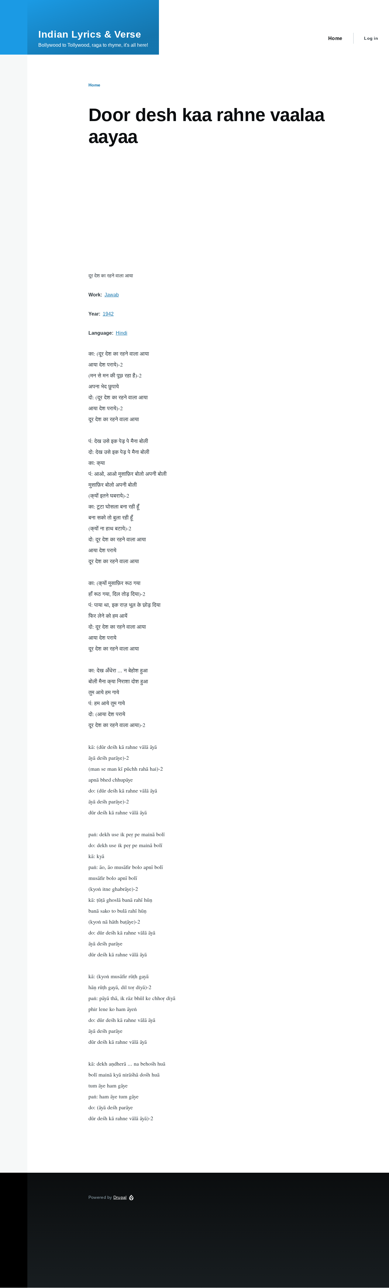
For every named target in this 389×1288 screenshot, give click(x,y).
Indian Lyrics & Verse (89, 34)
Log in (371, 38)
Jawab (112, 294)
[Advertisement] (208, 209)
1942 (108, 313)
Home (94, 85)
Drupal (120, 1197)
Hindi (121, 333)
